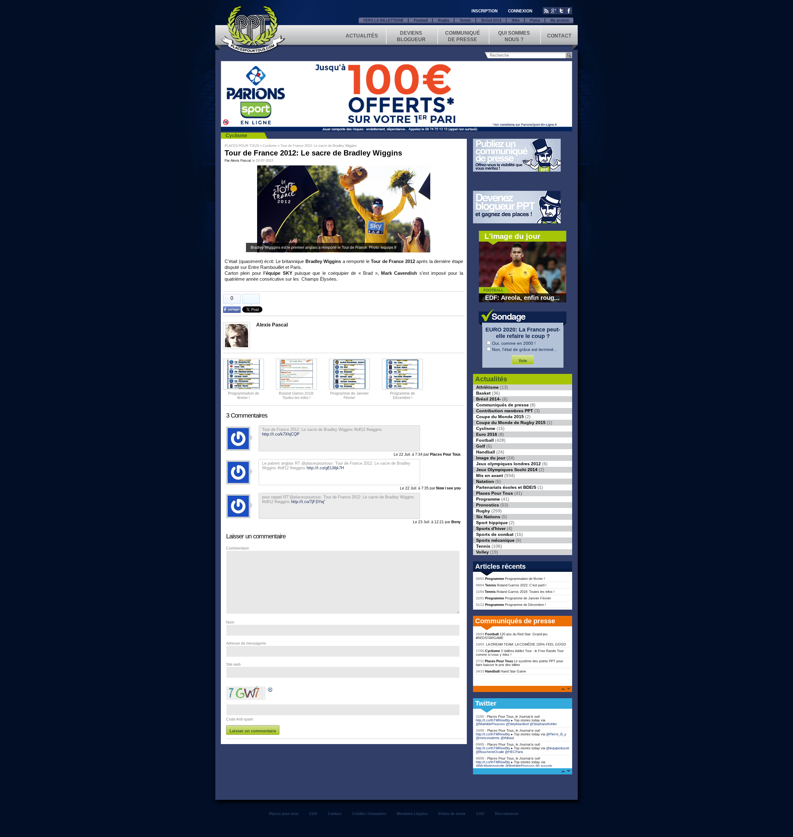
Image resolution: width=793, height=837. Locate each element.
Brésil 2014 (491, 20)
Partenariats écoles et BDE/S (506, 487)
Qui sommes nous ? (514, 35)
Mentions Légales (412, 814)
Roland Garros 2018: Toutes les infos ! (515, 592)
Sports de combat (495, 534)
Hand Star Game (501, 671)
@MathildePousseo (490, 724)
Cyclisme (236, 135)
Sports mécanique (495, 540)
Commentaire (237, 548)
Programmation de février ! (243, 395)
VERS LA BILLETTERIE (383, 20)
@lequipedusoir (557, 748)
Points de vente (452, 814)
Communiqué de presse (462, 35)
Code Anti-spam (239, 719)
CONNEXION (520, 11)
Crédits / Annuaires (369, 814)
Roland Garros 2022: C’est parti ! (511, 585)
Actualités (362, 35)
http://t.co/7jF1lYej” (308, 501)
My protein (559, 20)
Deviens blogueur (411, 35)
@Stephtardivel (517, 724)
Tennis (465, 20)
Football (421, 20)
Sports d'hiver (491, 528)
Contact (559, 35)
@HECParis (514, 752)
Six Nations (488, 516)
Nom (230, 622)
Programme (488, 499)
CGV (313, 814)
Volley (482, 552)
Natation (485, 481)
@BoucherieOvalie (490, 752)
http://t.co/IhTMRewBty (493, 720)
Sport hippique (492, 522)
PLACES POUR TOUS (242, 145)
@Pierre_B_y (556, 734)
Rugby (443, 20)
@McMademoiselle (490, 766)
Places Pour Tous (494, 493)
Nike (516, 20)
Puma (535, 20)
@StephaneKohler (543, 724)
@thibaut (507, 738)
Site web (233, 664)
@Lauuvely (543, 766)
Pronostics (487, 504)
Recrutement (506, 814)
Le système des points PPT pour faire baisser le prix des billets (519, 663)
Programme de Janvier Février (513, 598)
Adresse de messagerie (246, 643)
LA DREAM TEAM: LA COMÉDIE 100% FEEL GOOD (521, 644)
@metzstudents (488, 738)
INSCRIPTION (484, 11)
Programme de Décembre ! (511, 605)
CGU (480, 814)
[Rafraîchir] (270, 690)
